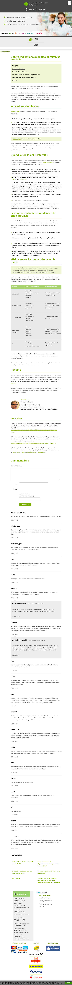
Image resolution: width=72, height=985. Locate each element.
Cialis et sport (16, 878)
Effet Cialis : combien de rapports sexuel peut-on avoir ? (22, 872)
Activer (68, 983)
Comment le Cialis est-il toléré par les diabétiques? (48, 872)
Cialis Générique (48, 162)
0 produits (37, 39)
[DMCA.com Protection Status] (41, 892)
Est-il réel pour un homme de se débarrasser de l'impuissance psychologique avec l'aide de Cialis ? (48, 880)
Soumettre (25, 504)
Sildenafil (14, 179)
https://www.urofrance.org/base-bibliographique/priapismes (29, 452)
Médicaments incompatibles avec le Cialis (23, 77)
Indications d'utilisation (18, 69)
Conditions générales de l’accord (46, 901)
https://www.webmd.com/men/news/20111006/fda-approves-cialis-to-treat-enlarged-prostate (34, 431)
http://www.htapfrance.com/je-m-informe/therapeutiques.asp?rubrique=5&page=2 (33, 443)
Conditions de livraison (45, 898)
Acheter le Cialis (15, 111)
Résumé (14, 80)
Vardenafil (23, 179)
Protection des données (46, 904)
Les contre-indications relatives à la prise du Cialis (26, 74)
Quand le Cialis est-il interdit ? (20, 71)
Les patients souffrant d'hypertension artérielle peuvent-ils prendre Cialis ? (48, 864)
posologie (13, 383)
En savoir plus (17, 139)
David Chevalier (25, 400)
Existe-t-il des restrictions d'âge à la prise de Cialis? (22, 863)
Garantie (42, 906)
